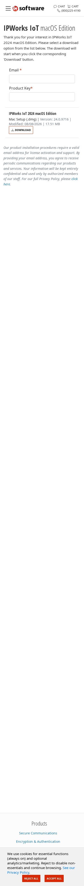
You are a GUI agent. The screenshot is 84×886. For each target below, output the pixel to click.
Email (15, 70)
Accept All (54, 878)
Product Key (21, 88)
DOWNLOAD (23, 130)
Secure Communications (38, 833)
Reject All (31, 878)
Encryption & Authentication (38, 841)
